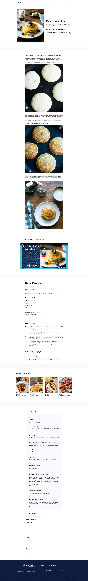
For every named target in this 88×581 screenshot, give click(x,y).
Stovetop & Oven (18, 394)
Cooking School (44, 2)
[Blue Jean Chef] (21, 2)
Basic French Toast (21, 395)
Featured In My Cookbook (56, 29)
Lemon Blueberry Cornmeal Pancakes (35, 396)
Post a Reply (59, 411)
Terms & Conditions (30, 571)
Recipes (37, 2)
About (32, 2)
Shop (51, 2)
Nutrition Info (53, 289)
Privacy (25, 571)
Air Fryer (60, 394)
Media (42, 565)
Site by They (35, 571)
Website (28, 549)
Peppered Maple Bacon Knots (64, 396)
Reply (30, 423)
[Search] (86, 2)
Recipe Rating (30, 519)
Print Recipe (60, 289)
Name (28, 537)
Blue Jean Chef (21, 571)
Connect (56, 2)
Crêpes (47, 395)
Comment (29, 522)
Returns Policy (53, 565)
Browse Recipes (68, 373)
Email (28, 543)
